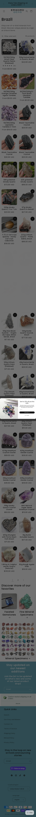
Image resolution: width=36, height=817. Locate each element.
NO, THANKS (27, 415)
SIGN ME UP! (27, 412)
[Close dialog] (35, 399)
